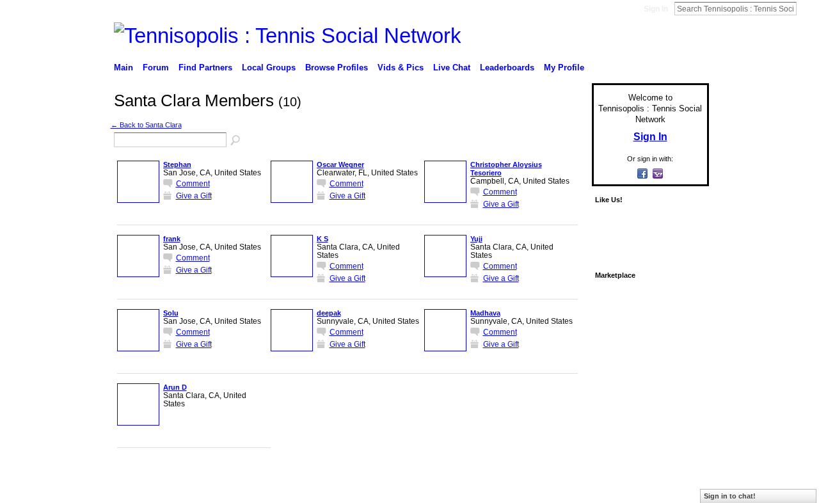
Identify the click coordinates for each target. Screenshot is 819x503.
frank (171, 239)
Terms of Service (680, 479)
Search (807, 8)
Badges (563, 479)
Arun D (175, 387)
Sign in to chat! (730, 496)
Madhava (485, 313)
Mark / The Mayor (212, 479)
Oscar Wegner (340, 164)
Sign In (656, 8)
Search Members (236, 141)
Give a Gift (194, 195)
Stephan (177, 164)
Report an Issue (614, 479)
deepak (329, 313)
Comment (193, 183)
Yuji (476, 239)
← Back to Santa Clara (146, 125)
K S (322, 239)
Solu (171, 313)
